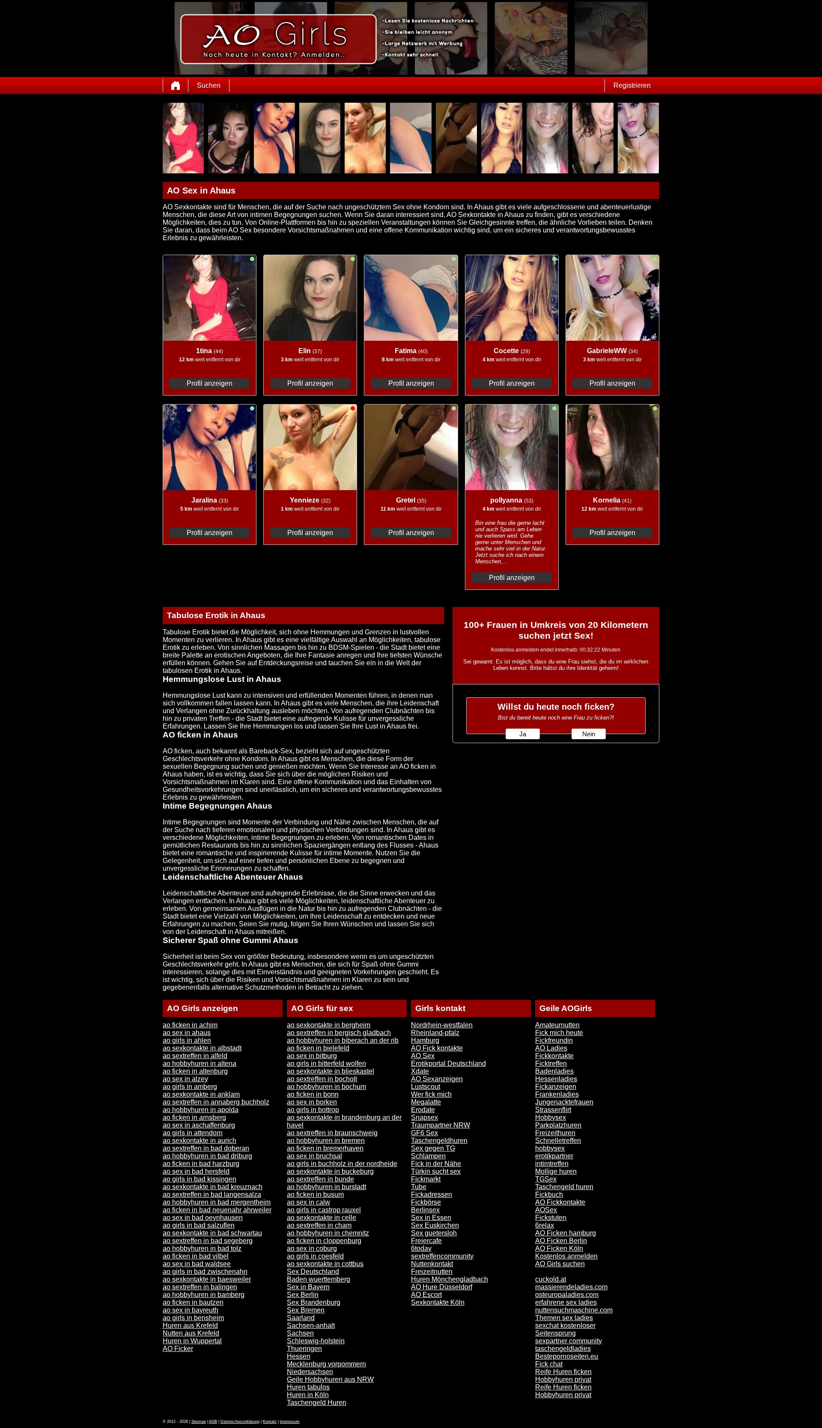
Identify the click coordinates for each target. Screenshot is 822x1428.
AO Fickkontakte (560, 1202)
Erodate (423, 1109)
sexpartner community (568, 1341)
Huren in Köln (308, 1394)
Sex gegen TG (433, 1148)
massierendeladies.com (571, 1287)
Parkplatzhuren (558, 1125)
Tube (418, 1186)
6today (421, 1248)
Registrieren (632, 85)
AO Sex (423, 1055)
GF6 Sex (424, 1132)
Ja (522, 734)
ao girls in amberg (190, 1086)
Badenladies (554, 1071)
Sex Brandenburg (313, 1302)
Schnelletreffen (558, 1140)
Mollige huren (556, 1171)
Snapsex (424, 1117)
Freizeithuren (555, 1132)
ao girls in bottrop (313, 1109)
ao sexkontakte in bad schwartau (212, 1233)
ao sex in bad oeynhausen (203, 1217)
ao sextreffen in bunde (320, 1179)
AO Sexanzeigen (437, 1079)
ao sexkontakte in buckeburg (330, 1171)
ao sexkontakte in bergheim (328, 1025)
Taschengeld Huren (316, 1402)
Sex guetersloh (434, 1233)
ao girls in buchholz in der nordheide (342, 1163)
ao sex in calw (308, 1202)
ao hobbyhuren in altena (199, 1063)
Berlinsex (425, 1210)
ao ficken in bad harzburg (201, 1163)
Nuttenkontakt (432, 1263)
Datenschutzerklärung (239, 1421)
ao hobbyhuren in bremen (326, 1140)
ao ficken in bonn (313, 1094)
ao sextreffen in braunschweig (332, 1132)
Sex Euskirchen (435, 1225)
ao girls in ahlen (187, 1040)
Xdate (420, 1071)
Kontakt (270, 1421)
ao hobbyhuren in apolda (200, 1109)
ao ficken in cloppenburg (324, 1240)
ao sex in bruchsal (314, 1156)
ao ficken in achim (190, 1025)
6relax (544, 1225)
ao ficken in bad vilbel (196, 1256)
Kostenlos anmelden (566, 1256)
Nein (588, 734)
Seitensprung (555, 1333)
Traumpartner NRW (440, 1125)
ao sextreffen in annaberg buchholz (216, 1102)
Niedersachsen (310, 1371)
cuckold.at (550, 1279)
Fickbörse (426, 1202)
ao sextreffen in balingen (200, 1287)
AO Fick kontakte (437, 1048)
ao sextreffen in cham (319, 1225)
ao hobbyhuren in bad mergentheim (217, 1202)
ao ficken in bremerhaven (325, 1148)
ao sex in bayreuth (190, 1310)
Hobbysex (550, 1117)
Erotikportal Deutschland (448, 1063)
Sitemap (198, 1421)
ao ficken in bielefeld (318, 1048)
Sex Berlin (303, 1294)
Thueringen (304, 1348)
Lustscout (425, 1086)
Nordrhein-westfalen (442, 1025)
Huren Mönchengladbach (449, 1279)
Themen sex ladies (564, 1317)
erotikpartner (554, 1156)
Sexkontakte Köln (438, 1302)
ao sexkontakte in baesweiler (207, 1279)
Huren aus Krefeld (190, 1325)
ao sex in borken (312, 1102)
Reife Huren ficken (563, 1371)
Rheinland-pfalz (435, 1032)
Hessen (298, 1356)
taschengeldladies (563, 1348)
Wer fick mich (431, 1094)
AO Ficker (178, 1348)
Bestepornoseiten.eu (566, 1356)
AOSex (546, 1210)
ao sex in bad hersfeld (196, 1171)
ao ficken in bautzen (193, 1302)
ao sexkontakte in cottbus (325, 1263)
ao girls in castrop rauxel (324, 1210)
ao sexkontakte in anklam (201, 1094)
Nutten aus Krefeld (191, 1333)
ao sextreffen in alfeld (195, 1055)
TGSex (546, 1179)
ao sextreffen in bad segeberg (208, 1240)
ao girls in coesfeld (315, 1256)
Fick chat (549, 1364)
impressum (290, 1421)
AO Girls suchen (560, 1263)
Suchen (208, 85)
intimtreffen (552, 1163)
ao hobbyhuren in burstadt (326, 1186)
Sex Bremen (306, 1310)
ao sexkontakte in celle (321, 1217)
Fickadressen (431, 1194)
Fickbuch (549, 1194)
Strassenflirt (553, 1109)
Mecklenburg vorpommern (326, 1364)
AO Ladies (551, 1048)
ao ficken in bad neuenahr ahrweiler (217, 1210)
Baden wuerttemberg (318, 1279)
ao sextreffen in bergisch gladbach (339, 1032)
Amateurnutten (557, 1025)
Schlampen (428, 1156)
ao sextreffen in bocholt (322, 1079)
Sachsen (300, 1333)
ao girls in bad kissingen (199, 1179)
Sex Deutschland (313, 1271)
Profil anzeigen (209, 383)
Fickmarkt (426, 1179)
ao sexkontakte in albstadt (202, 1048)
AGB (213, 1421)
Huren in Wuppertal (192, 1341)
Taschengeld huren (564, 1186)
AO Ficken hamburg (565, 1233)
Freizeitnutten (432, 1271)
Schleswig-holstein (316, 1341)
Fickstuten (550, 1217)
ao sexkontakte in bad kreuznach (212, 1186)
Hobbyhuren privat (563, 1379)
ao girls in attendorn (193, 1132)
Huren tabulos (308, 1387)
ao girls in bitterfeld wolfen (326, 1063)
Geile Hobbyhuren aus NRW (330, 1379)
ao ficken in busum (315, 1194)
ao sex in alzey (185, 1079)
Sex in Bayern (308, 1287)
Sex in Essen (431, 1217)
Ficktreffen (551, 1063)
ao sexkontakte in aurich (199, 1140)
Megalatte (426, 1102)
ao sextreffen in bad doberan (206, 1148)
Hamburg (425, 1040)
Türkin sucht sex (436, 1171)
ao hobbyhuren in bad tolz (202, 1248)
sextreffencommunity (442, 1256)
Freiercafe (426, 1240)
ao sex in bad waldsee (197, 1263)
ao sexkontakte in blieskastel (330, 1071)
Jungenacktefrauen (564, 1102)
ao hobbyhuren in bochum (326, 1086)
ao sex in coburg (312, 1248)
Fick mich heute (559, 1032)
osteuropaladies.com (567, 1294)
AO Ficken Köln (559, 1248)
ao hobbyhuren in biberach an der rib (343, 1040)
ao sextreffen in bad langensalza (212, 1194)
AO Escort (426, 1294)
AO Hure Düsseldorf (441, 1287)
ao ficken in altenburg (195, 1071)
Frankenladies (557, 1094)
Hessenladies (556, 1079)
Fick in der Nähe (436, 1163)
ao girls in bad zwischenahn (205, 1271)
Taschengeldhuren (439, 1140)
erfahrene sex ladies (566, 1302)
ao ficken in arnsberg (194, 1117)
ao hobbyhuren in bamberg (203, 1294)
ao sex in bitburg (312, 1055)
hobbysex (550, 1148)
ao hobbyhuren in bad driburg (207, 1156)
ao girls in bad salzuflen (199, 1225)
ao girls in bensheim (193, 1317)
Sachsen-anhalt (311, 1325)
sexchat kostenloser (565, 1325)
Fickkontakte (554, 1055)
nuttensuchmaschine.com (574, 1310)
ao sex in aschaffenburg (199, 1125)
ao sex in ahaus (187, 1032)
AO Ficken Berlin (561, 1240)
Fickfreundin (554, 1040)
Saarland (301, 1317)
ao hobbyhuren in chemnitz (328, 1233)
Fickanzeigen (555, 1086)
